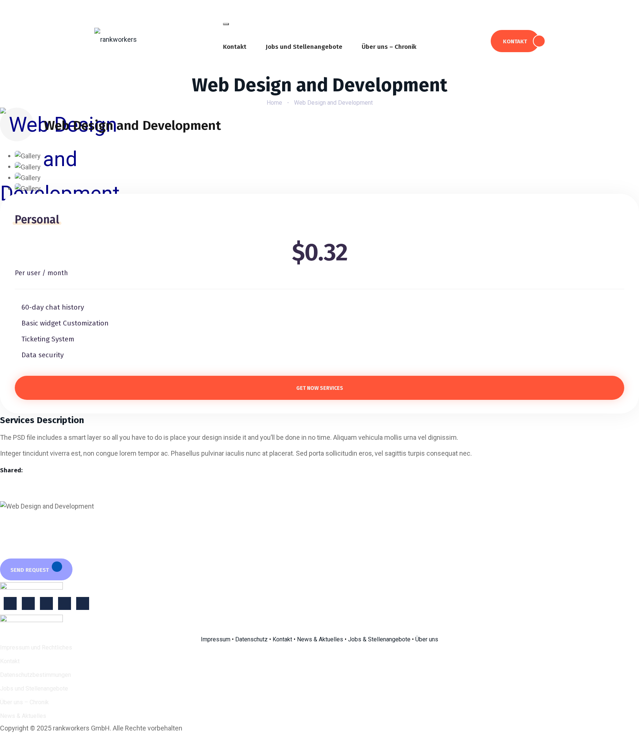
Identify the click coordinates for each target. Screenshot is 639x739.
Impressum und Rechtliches (36, 647)
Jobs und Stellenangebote (304, 47)
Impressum (215, 639)
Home (274, 102)
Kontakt (234, 47)
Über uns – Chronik (389, 47)
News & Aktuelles (320, 639)
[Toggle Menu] (226, 24)
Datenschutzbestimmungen (35, 674)
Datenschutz (251, 639)
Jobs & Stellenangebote (379, 639)
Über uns (426, 639)
